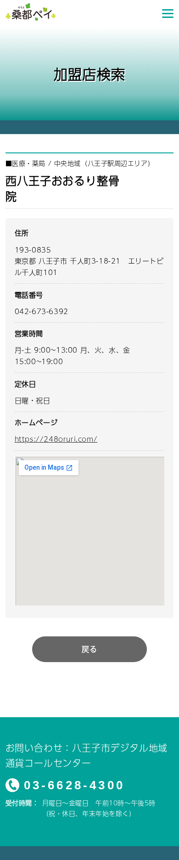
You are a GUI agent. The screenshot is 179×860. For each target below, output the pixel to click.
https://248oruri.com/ (56, 438)
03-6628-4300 (74, 785)
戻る (89, 649)
